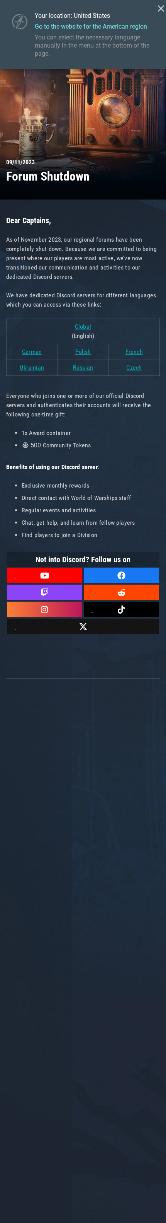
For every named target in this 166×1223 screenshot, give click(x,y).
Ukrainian (32, 367)
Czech (134, 367)
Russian (83, 367)
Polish (83, 351)
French (134, 351)
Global (83, 326)
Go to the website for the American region (91, 26)
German (32, 351)
